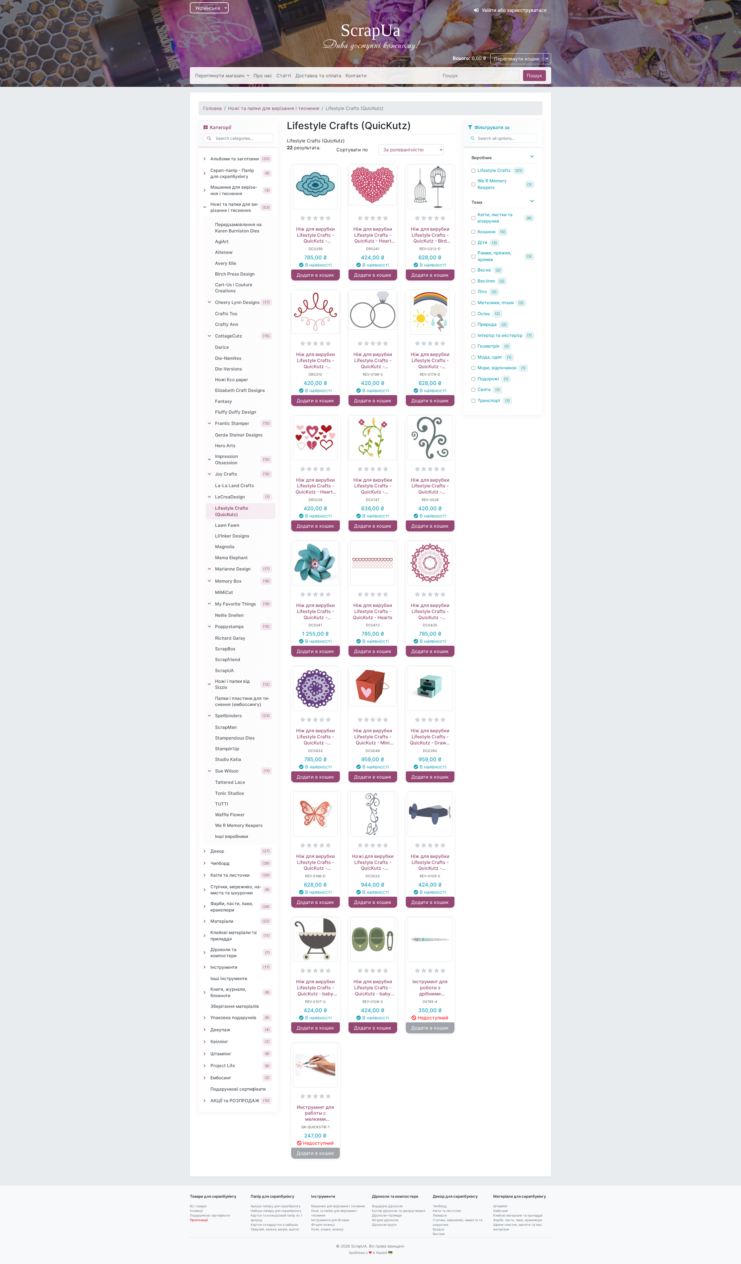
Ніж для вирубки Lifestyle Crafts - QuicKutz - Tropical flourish (372, 486)
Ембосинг (500, 1211)
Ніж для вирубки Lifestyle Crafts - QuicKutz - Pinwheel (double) (315, 611)
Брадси (438, 1229)
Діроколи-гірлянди (387, 1215)
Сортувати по (352, 150)
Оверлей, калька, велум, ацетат (275, 1229)
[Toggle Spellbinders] (209, 715)
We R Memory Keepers (492, 184)
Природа (487, 324)
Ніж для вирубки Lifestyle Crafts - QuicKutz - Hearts (372, 611)
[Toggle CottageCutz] (209, 336)
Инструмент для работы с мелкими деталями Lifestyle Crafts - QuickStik (315, 1113)
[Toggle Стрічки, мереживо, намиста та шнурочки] (204, 889)
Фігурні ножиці (323, 1225)
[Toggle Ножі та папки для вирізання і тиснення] (204, 207)
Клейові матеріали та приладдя (517, 1215)
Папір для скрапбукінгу (272, 1196)
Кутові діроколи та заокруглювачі (398, 1211)
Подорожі (488, 378)
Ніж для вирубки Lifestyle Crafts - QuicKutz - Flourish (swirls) (430, 486)
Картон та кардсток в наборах (274, 1225)
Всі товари (198, 1206)
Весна (484, 270)
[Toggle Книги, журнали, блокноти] (204, 992)
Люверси (440, 1215)
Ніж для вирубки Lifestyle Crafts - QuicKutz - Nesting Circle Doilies (315, 737)
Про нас (263, 75)
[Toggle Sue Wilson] (209, 771)
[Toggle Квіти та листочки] (204, 875)
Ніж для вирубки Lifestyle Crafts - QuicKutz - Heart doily (372, 235)
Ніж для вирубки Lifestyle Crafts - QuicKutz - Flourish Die (315, 360)
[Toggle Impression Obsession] (209, 459)
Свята (484, 389)
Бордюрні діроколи (387, 1206)
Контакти (356, 75)
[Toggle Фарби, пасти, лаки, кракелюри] (204, 906)
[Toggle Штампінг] (204, 1053)
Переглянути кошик (517, 59)
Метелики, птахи (496, 302)
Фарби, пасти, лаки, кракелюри (517, 1220)
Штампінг (500, 1206)
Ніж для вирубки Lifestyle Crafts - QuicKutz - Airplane (430, 862)
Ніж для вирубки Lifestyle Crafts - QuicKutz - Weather (430, 360)
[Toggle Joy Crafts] (209, 474)
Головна (212, 108)
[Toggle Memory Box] (209, 580)
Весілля (486, 281)
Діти (482, 242)
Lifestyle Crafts (494, 170)
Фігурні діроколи (385, 1220)
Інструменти (323, 1196)
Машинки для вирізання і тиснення (338, 1206)
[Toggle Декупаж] (204, 1029)
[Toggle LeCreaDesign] (209, 497)
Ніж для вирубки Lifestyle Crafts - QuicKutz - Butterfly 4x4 (315, 862)
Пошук (534, 75)
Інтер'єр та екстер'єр (500, 335)
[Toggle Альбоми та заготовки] (204, 158)
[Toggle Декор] (204, 851)
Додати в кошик (315, 275)
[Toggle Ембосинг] (204, 1077)
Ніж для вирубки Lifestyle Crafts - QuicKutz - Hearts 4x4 (315, 486)
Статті (283, 75)
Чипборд (440, 1206)
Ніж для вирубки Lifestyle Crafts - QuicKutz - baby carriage (315, 988)
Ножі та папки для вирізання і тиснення (273, 108)
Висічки (439, 1234)
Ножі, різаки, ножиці (327, 1229)
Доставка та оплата (318, 75)
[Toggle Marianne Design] (209, 569)
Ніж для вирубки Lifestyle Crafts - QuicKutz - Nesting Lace (430, 611)
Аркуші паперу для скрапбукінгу (275, 1206)
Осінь (484, 313)
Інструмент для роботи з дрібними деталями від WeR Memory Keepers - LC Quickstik (430, 988)
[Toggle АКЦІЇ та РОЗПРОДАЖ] (204, 1100)
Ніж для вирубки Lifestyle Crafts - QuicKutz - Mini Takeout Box (372, 737)
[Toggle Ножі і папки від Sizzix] (209, 684)
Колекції (196, 1211)
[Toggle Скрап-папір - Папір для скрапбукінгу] (204, 173)
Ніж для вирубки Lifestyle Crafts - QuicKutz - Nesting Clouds (315, 235)
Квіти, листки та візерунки (495, 218)
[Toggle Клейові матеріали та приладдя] (204, 935)
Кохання (487, 231)
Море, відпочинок (497, 367)
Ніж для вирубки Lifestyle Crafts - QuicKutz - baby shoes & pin (372, 988)
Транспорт (489, 400)
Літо (482, 291)
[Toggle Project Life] (204, 1065)
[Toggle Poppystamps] (209, 626)
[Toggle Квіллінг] (204, 1041)
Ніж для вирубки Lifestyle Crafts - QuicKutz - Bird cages (430, 235)
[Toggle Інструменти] (204, 967)
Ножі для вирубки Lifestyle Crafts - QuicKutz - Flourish (373, 862)
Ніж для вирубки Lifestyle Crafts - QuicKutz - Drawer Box (430, 737)
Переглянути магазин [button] (220, 75)
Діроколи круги (384, 1225)
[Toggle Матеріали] (204, 921)
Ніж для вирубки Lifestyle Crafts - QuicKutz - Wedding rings (372, 360)
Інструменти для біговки (330, 1220)
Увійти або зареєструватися (513, 10)
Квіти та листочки (447, 1211)
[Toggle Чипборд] (204, 863)
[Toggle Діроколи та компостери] (204, 952)
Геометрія (489, 346)
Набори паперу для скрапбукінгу (276, 1211)
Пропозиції (199, 1220)
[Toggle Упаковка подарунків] (204, 1017)
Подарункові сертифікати (210, 1215)
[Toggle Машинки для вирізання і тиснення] (204, 190)
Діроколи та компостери (395, 1196)
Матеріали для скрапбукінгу (519, 1196)
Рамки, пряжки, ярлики (494, 256)
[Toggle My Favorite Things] (209, 603)
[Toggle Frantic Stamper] (209, 423)
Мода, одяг (490, 357)
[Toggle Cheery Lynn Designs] (209, 302)
